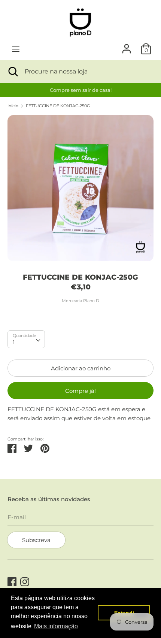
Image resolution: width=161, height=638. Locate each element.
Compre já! (80, 390)
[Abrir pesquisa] (12, 71)
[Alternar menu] (15, 49)
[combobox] (26, 339)
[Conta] (126, 45)
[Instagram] (24, 580)
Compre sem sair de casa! (81, 90)
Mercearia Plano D (80, 300)
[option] (80, 90)
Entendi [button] (124, 613)
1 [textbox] (14, 342)
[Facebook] (11, 580)
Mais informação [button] (56, 626)
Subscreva (36, 540)
